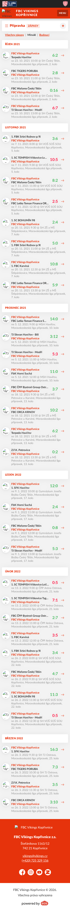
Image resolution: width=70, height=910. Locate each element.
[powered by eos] (35, 903)
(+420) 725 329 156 (35, 860)
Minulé (31, 35)
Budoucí (44, 35)
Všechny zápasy (14, 35)
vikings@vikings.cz (35, 856)
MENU (62, 13)
